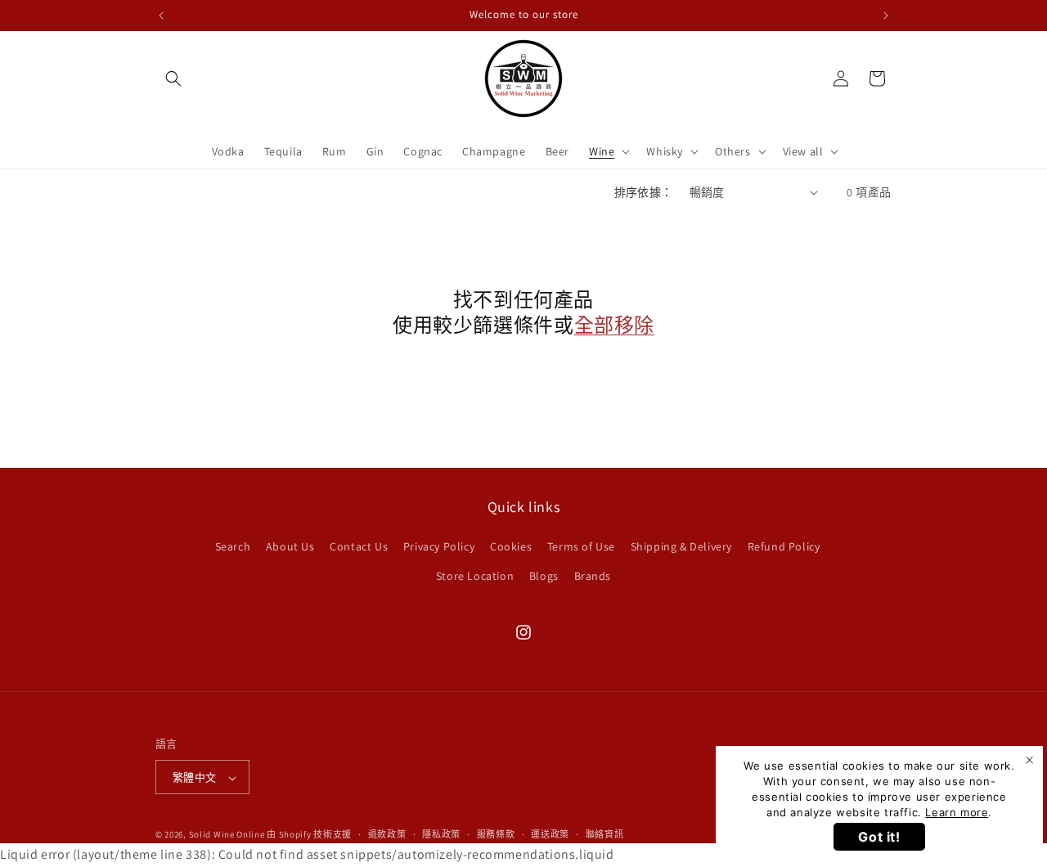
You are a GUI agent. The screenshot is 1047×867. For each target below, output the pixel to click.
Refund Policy (784, 546)
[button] (173, 79)
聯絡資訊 (605, 835)
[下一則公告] (886, 15)
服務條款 (496, 835)
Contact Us (359, 546)
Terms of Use (581, 546)
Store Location (475, 575)
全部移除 (614, 325)
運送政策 (550, 835)
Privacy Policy (438, 546)
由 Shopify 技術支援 (309, 835)
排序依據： (643, 192)
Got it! (879, 837)
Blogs (544, 575)
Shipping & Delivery (681, 546)
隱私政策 (441, 835)
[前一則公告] (161, 15)
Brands (593, 575)
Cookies (511, 546)
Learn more (956, 812)
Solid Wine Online (227, 835)
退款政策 (387, 835)
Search (233, 546)
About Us (290, 546)
